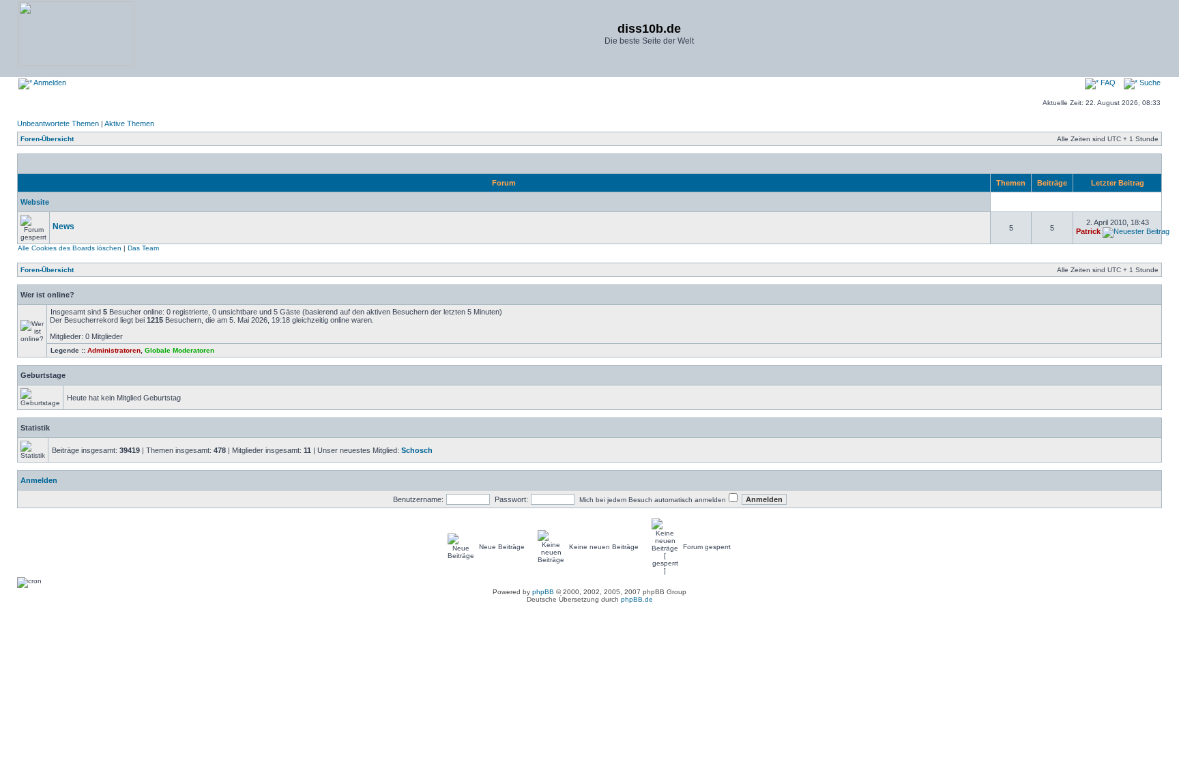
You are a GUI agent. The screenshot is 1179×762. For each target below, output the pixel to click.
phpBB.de (637, 599)
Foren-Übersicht (47, 139)
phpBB (543, 592)
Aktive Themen (129, 123)
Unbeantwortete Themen (58, 123)
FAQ (1107, 82)
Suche (1149, 82)
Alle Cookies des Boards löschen (69, 248)
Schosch (417, 450)
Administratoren (114, 350)
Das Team (143, 248)
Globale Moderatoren (179, 350)
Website (34, 202)
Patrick (1088, 231)
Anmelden (49, 82)
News (63, 226)
